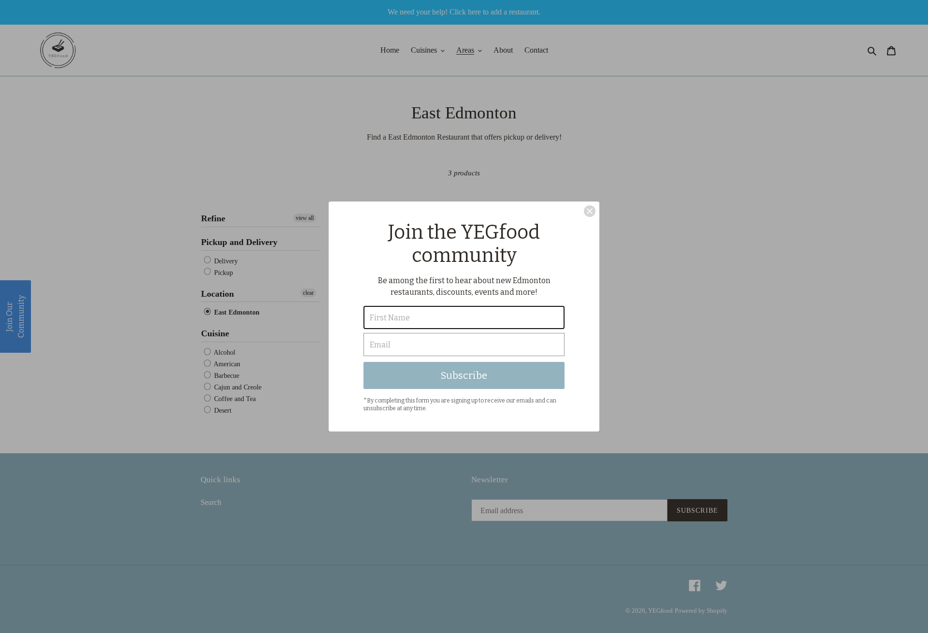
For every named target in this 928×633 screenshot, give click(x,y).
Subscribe (464, 375)
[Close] (589, 211)
